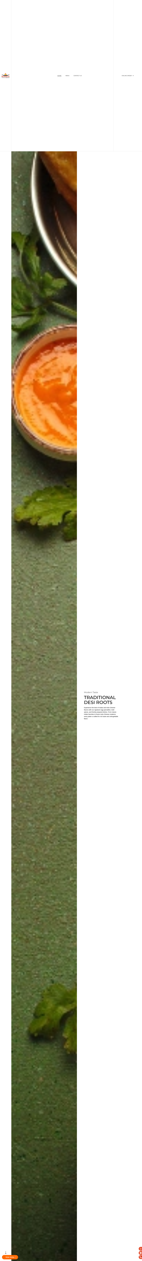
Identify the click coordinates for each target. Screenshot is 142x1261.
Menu (67, 75)
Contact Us (78, 75)
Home (59, 75)
